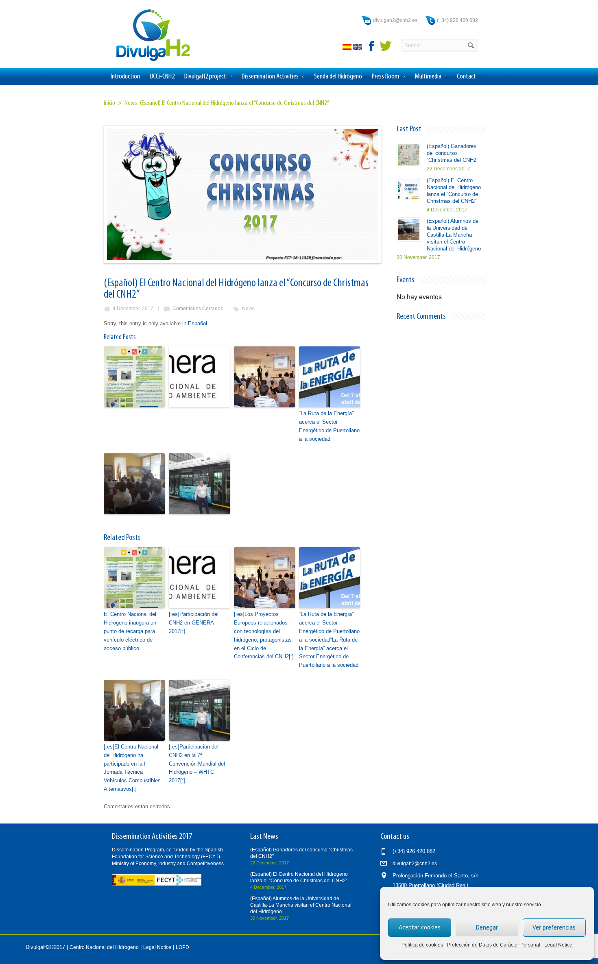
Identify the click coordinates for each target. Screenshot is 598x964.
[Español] (348, 48)
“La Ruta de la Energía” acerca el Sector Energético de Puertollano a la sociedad (329, 426)
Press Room (385, 77)
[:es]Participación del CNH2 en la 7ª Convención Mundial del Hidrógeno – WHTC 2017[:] (197, 763)
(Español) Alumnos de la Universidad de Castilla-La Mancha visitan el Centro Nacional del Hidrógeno (454, 235)
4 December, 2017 (133, 308)
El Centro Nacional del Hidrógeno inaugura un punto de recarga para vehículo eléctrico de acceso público (130, 631)
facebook (372, 46)
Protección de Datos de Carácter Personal (493, 945)
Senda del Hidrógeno (338, 77)
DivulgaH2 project (205, 77)
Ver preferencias (554, 927)
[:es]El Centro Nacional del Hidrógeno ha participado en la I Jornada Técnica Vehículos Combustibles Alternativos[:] (132, 768)
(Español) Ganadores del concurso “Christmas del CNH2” (452, 153)
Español (197, 323)
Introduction (125, 77)
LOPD (182, 947)
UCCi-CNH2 (162, 77)
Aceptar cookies (420, 927)
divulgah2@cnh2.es (395, 20)
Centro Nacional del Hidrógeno (104, 947)
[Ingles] (358, 48)
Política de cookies (422, 945)
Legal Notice (558, 945)
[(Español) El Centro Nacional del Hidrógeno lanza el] (242, 194)
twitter (386, 46)
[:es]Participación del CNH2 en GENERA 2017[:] (193, 622)
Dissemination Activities (270, 77)
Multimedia (428, 77)
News (248, 308)
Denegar (487, 927)
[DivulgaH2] (149, 60)
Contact (466, 77)
